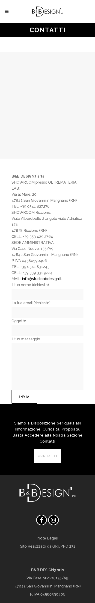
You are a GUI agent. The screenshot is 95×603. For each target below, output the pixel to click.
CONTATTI (47, 456)
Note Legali (47, 538)
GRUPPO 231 (63, 546)
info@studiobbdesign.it (42, 279)
